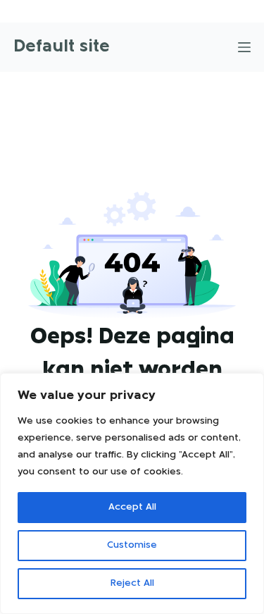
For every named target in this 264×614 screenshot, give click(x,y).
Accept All (132, 507)
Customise (132, 545)
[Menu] (244, 47)
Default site (61, 47)
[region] (132, 493)
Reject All (132, 583)
